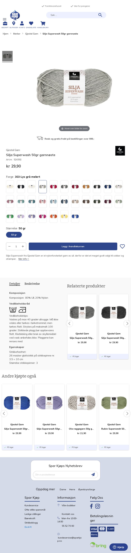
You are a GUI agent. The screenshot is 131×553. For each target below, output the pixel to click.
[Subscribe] (93, 474)
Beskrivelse (32, 283)
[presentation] (13, 284)
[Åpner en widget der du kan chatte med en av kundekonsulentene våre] (118, 547)
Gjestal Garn (31, 33)
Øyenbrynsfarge (86, 489)
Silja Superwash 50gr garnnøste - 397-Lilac (49, 428)
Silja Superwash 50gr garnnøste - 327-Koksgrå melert (113, 337)
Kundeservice (31, 505)
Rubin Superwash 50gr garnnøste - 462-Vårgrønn (114, 428)
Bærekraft (30, 518)
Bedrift (28, 527)
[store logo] (15, 15)
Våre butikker (68, 505)
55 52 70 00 (68, 525)
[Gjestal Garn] (120, 154)
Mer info (23, 258)
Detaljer (14, 284)
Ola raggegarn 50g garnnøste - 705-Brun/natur (82, 428)
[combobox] (76, 15)
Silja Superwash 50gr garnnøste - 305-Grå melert (82, 337)
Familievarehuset (51, 6)
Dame (63, 489)
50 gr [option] (14, 234)
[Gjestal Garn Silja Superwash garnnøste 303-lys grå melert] (7, 56)
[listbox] (65, 202)
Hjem (5, 33)
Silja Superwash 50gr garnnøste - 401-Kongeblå (17, 428)
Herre (72, 489)
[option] (10, 186)
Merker (16, 33)
